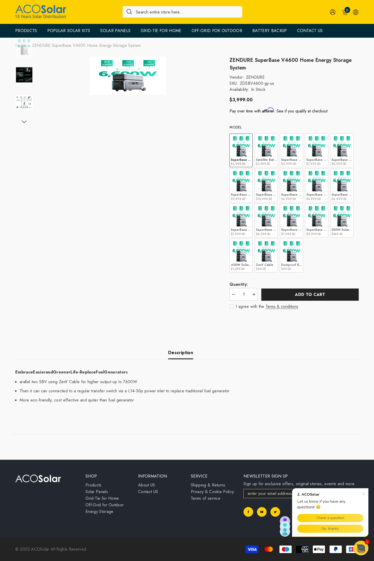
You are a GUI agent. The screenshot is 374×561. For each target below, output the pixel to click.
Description (180, 352)
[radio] (241, 150)
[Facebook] (248, 512)
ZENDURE (255, 77)
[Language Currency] (356, 12)
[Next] (24, 122)
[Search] (182, 12)
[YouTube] (262, 512)
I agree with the (250, 306)
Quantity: (238, 284)
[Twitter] (275, 512)
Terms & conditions (282, 306)
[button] (361, 548)
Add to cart (310, 294)
